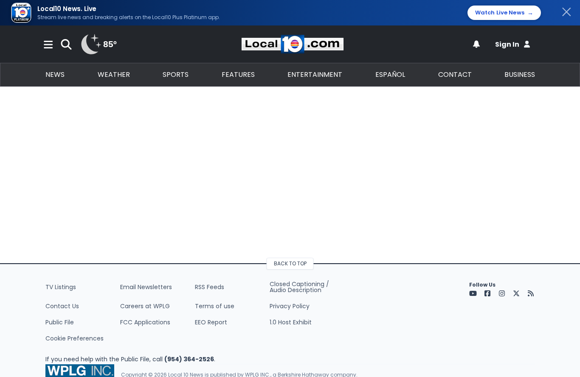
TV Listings (60, 287)
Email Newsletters (146, 287)
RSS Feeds (209, 287)
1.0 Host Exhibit (291, 322)
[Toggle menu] (48, 44)
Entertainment (314, 74)
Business (519, 74)
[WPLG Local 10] (292, 44)
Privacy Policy (290, 306)
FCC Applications (145, 322)
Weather (114, 74)
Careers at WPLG (145, 306)
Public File (59, 322)
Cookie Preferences (74, 338)
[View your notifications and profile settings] (476, 44)
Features (238, 74)
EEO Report (211, 322)
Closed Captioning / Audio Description (299, 287)
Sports (176, 74)
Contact (455, 74)
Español (390, 74)
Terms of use (214, 306)
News (55, 74)
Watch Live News (504, 12)
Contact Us (62, 306)
